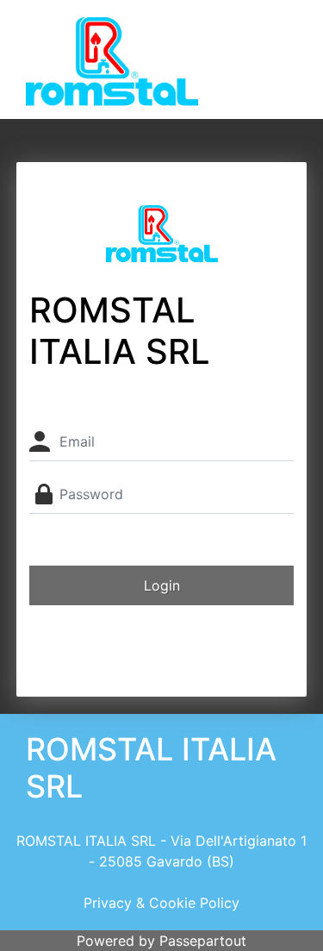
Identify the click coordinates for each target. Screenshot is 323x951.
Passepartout (202, 940)
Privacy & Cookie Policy (161, 902)
